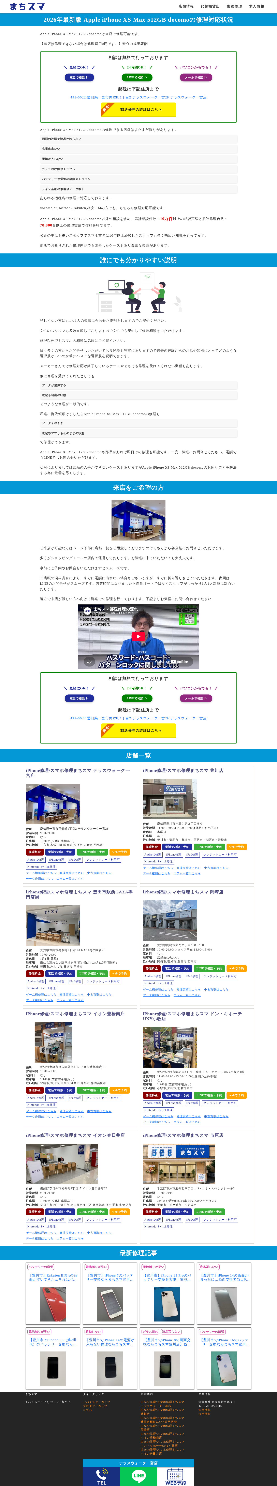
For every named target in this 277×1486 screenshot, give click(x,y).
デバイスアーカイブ (96, 1402)
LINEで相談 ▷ (137, 77)
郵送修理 (234, 6)
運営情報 (205, 1409)
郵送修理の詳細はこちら (141, 109)
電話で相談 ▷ (79, 77)
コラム (87, 1409)
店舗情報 (186, 6)
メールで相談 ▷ (196, 77)
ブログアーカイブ (95, 1406)
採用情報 (205, 1413)
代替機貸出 (210, 6)
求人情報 (256, 6)
